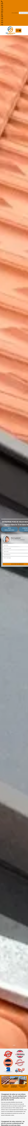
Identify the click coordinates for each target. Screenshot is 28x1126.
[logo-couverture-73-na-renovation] (10, 30)
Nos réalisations (9, 529)
